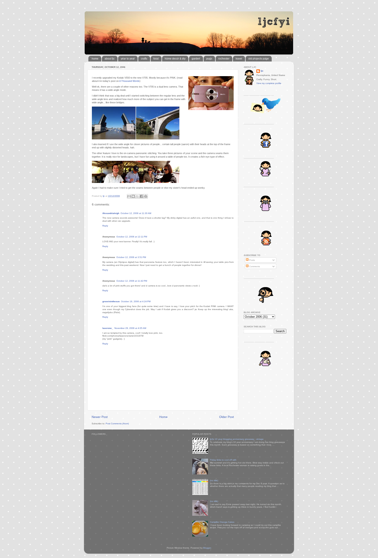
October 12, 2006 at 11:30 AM (136, 213)
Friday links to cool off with (223, 460)
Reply (105, 226)
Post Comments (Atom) (117, 423)
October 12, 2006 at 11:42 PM (131, 281)
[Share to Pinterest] (146, 196)
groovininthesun (111, 301)
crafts (144, 58)
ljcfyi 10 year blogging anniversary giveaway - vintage (237, 439)
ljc (262, 71)
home (95, 58)
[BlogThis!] (133, 196)
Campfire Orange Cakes (222, 522)
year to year (128, 58)
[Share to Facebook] (141, 196)
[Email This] (129, 196)
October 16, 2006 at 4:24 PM (135, 301)
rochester (223, 58)
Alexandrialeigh (110, 213)
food (156, 58)
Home (163, 417)
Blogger (207, 548)
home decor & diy (175, 58)
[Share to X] (137, 196)
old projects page (258, 58)
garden (196, 58)
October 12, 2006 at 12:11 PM (131, 236)
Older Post (226, 417)
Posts (251, 260)
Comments (254, 266)
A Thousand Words (129, 81)
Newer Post (100, 417)
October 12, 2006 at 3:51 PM (131, 257)
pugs (209, 58)
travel (239, 58)
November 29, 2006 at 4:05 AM (130, 328)
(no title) (214, 480)
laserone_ (107, 328)
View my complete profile (268, 83)
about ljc (110, 58)
